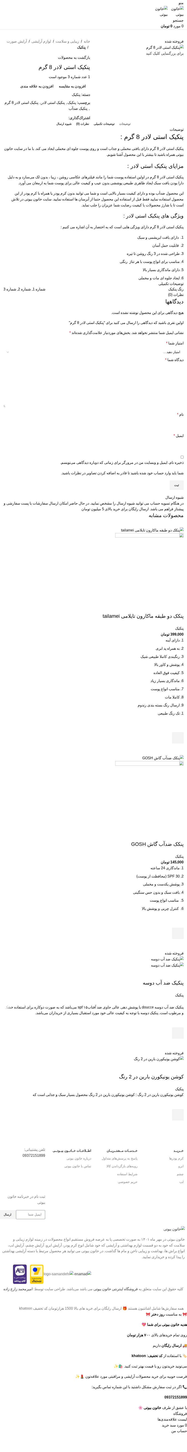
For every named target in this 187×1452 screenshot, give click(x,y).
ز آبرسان (85, 199)
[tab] (125, 124)
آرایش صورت (17, 41)
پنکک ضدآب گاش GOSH (157, 844)
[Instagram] (39, 1182)
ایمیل (179, 436)
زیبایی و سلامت (67, 41)
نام (180, 414)
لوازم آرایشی (41, 41)
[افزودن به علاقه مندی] (178, 726)
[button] (178, 738)
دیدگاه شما (174, 360)
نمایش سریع (178, 749)
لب (181, 1182)
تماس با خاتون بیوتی (77, 1166)
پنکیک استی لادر (53, 103)
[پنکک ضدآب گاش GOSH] (163, 758)
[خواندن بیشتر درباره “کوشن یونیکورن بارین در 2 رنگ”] (178, 1115)
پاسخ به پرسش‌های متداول (119, 1158)
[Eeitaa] (15, 1168)
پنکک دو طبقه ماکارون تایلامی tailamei (143, 616)
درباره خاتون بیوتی (79, 1158)
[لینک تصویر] (174, 1229)
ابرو (181, 1166)
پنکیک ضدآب (78, 108)
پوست (60, 183)
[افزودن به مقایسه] (178, 607)
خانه (87, 41)
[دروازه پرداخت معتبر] (37, 1274)
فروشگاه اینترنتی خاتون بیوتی (116, 1289)
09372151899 (34, 1155)
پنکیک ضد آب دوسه (163, 983)
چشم (180, 1174)
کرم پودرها (176, 1158)
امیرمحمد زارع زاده (18, 1289)
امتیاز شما (175, 343)
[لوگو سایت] (176, 11)
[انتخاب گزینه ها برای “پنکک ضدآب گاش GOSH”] (178, 933)
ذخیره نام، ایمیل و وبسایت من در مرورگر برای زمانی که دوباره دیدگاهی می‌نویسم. (122, 462)
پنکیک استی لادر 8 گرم (21, 103)
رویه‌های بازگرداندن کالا (121, 1166)
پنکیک (81, 47)
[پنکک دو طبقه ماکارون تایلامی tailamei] (152, 530)
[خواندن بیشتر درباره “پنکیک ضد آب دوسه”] (178, 1033)
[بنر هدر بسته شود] (181, 1300)
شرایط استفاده (127, 1174)
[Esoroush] (27, 1168)
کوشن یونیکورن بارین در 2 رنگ (151, 1077)
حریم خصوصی (127, 1182)
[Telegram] (39, 1168)
